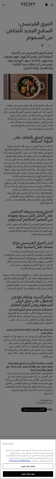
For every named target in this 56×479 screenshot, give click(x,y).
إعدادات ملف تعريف (28, 466)
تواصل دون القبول (7, 443)
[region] (28, 459)
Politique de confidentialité (19, 460)
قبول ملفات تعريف (28, 473)
